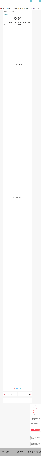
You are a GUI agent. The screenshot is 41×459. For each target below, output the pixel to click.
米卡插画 (21, 451)
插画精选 (7, 452)
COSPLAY (6, 14)
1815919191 (22, 452)
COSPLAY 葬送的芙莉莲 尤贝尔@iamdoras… (34, 425)
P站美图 (3, 452)
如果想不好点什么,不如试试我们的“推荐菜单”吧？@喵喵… (35, 417)
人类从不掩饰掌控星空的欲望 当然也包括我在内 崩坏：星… (35, 419)
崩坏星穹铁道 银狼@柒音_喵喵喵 (34, 423)
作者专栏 (35, 429)
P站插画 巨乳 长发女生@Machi (34, 438)
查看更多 (32, 427)
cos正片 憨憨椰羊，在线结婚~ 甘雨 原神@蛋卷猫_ (35, 421)
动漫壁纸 (7, 451)
